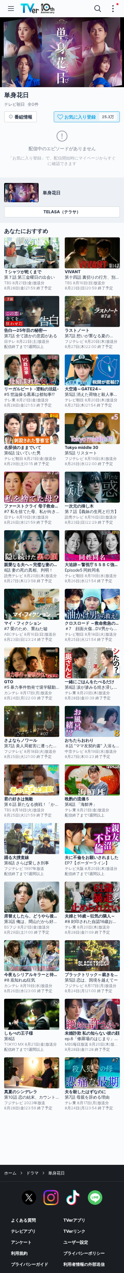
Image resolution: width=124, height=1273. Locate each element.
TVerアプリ (74, 1220)
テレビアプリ (23, 1231)
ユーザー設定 (75, 1242)
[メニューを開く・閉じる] (112, 8)
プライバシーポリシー (84, 1253)
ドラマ (32, 1173)
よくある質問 (23, 1220)
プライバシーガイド (29, 1264)
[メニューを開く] (11, 8)
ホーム (10, 1173)
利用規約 (19, 1253)
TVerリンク (74, 1231)
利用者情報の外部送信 (84, 1264)
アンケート (21, 1242)
